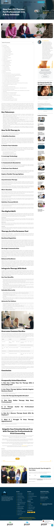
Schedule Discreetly (7, 67)
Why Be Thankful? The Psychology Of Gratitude (10, 92)
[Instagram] (31, 512)
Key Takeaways (5, 45)
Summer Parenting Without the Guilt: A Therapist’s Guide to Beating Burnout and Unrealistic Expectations (16, 91)
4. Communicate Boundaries (8, 51)
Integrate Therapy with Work (7, 65)
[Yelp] (29, 512)
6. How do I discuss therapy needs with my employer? (11, 80)
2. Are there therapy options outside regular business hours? (12, 75)
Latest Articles (6, 85)
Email (35, 475)
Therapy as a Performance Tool (7, 60)
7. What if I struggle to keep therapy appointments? (11, 81)
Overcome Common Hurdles (7, 70)
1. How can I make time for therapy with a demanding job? (12, 74)
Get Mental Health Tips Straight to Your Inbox (10, 84)
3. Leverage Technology (7, 50)
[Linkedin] (32, 512)
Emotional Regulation (7, 61)
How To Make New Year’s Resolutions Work (9, 86)
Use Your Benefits (6, 66)
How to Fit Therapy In (6, 46)
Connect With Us (45, 76)
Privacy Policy (28, 518)
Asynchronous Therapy (7, 55)
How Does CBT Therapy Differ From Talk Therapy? (41, 210)
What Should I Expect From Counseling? (8, 89)
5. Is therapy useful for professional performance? (11, 79)
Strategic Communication (7, 62)
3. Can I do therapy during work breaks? (9, 76)
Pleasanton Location (44, 497)
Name (29, 475)
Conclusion (4, 71)
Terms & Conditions (33, 518)
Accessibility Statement (21, 518)
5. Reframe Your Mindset (7, 52)
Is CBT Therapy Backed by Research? (8, 97)
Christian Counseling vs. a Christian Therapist (41, 173)
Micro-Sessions (6, 56)
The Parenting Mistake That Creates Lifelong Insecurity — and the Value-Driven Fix (41, 134)
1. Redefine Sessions (7, 47)
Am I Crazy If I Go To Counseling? (7, 96)
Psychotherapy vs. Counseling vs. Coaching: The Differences (11, 95)
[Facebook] (28, 512)
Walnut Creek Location (44, 491)
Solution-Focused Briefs (7, 57)
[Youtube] (34, 512)
